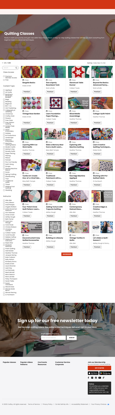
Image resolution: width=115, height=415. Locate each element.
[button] (16, 67)
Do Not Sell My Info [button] (62, 404)
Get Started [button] (99, 368)
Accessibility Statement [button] (79, 404)
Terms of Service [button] (34, 404)
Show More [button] (67, 254)
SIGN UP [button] (71, 338)
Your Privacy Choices (98, 404)
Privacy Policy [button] (47, 404)
